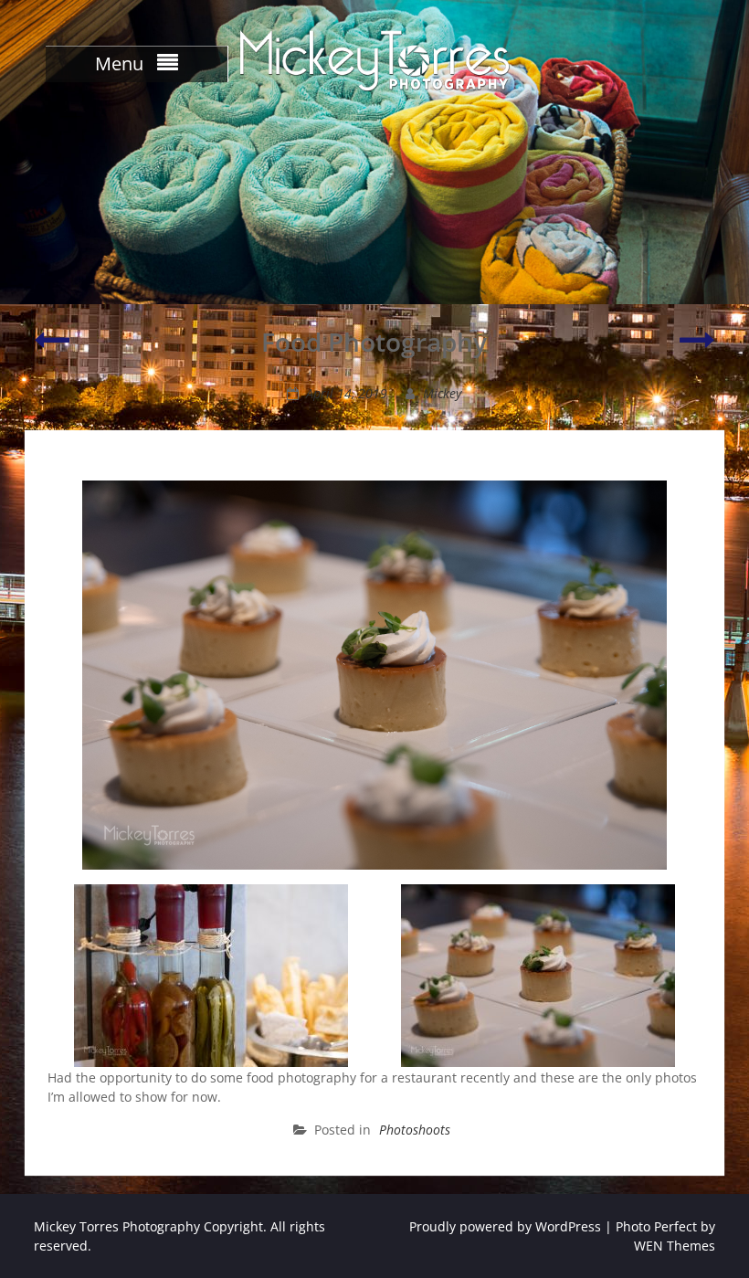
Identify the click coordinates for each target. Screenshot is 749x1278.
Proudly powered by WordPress (505, 1226)
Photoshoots (414, 1129)
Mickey (442, 393)
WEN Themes (674, 1245)
